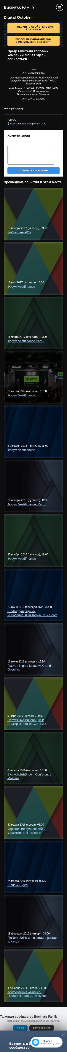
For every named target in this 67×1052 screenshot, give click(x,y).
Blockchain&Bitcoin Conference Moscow (29, 776)
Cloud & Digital (17, 885)
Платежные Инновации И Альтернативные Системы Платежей (26, 724)
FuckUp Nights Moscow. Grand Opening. (29, 667)
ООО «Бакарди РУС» (33, 73)
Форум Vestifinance (21, 286)
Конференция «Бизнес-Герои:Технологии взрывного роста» (28, 996)
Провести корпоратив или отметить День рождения (33, 40)
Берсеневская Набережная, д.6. (28, 123)
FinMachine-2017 (19, 232)
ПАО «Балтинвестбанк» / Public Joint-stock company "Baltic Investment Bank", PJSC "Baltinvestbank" (33, 80)
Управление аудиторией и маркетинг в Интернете (26, 830)
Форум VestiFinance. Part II (26, 504)
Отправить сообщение (33, 170)
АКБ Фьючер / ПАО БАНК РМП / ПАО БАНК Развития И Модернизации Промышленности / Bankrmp (33, 91)
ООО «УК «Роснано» (33, 99)
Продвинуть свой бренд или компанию (33, 28)
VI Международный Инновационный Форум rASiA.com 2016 (32, 615)
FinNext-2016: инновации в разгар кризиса (32, 939)
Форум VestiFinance (21, 558)
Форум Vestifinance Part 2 (25, 341)
